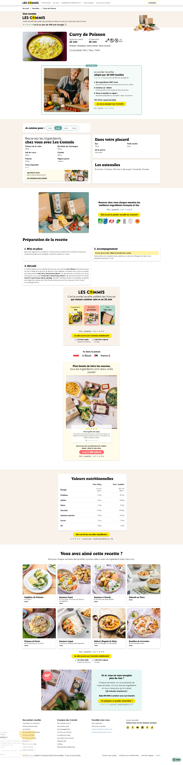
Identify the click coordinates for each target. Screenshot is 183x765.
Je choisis (13, 754)
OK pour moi (35, 754)
